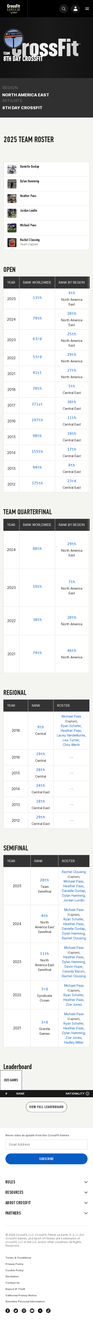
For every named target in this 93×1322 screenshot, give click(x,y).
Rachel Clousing (74, 872)
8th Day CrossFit (22, 107)
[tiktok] (48, 1310)
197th (37, 420)
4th (71, 293)
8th (71, 465)
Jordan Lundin (73, 900)
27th (71, 370)
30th (71, 402)
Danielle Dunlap (73, 891)
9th (40, 727)
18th (40, 801)
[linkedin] (40, 1310)
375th (37, 483)
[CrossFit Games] (13, 9)
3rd (44, 989)
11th (71, 418)
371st (37, 404)
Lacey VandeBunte (71, 735)
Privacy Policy (14, 1264)
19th (37, 586)
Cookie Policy (14, 1270)
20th (71, 313)
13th (37, 298)
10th (71, 433)
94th (37, 467)
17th (71, 449)
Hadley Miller (74, 1042)
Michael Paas (71, 716)
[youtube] (32, 1310)
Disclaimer (12, 1276)
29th (71, 354)
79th (37, 318)
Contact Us (12, 1282)
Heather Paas (71, 730)
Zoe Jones (74, 1004)
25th (71, 334)
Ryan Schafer (71, 726)
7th (71, 582)
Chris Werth (71, 745)
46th (71, 650)
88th (37, 548)
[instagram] (24, 1310)
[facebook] (7, 1310)
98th (37, 436)
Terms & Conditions (18, 1257)
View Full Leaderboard (46, 1107)
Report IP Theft (15, 1289)
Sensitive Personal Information (25, 1301)
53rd (37, 357)
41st (37, 372)
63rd (37, 339)
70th (37, 388)
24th (40, 785)
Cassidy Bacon (73, 971)
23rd (71, 481)
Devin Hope (73, 966)
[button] (87, 8)
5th (71, 386)
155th (37, 451)
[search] (63, 8)
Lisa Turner (71, 740)
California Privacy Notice (21, 1295)
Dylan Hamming (73, 895)
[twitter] (16, 1310)
